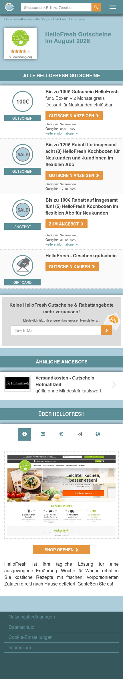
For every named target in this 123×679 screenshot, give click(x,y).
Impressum (20, 647)
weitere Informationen (60, 133)
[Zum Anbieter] (61, 495)
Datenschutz (21, 627)
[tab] (24, 434)
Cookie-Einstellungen (31, 637)
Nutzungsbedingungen (32, 617)
